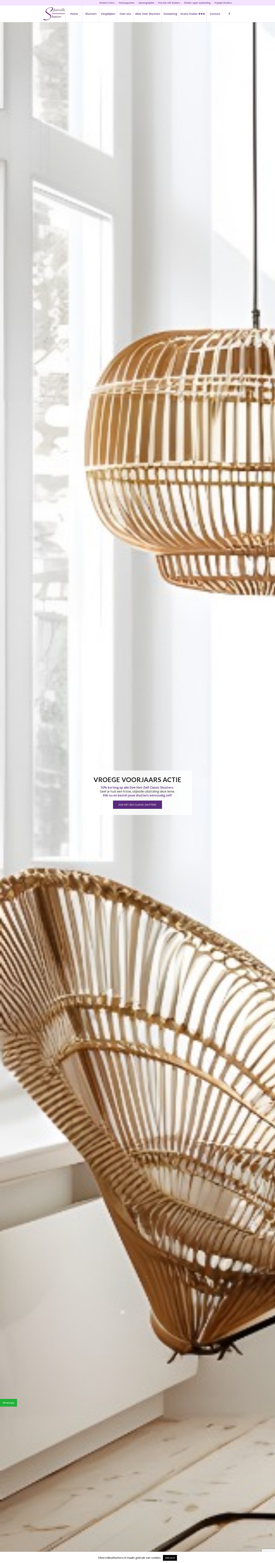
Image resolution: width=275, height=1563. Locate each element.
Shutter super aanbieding (197, 2)
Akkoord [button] (170, 1557)
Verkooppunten (127, 2)
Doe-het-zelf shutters (169, 2)
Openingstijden (146, 2)
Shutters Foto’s (107, 2)
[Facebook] (229, 13)
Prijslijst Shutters (223, 2)
